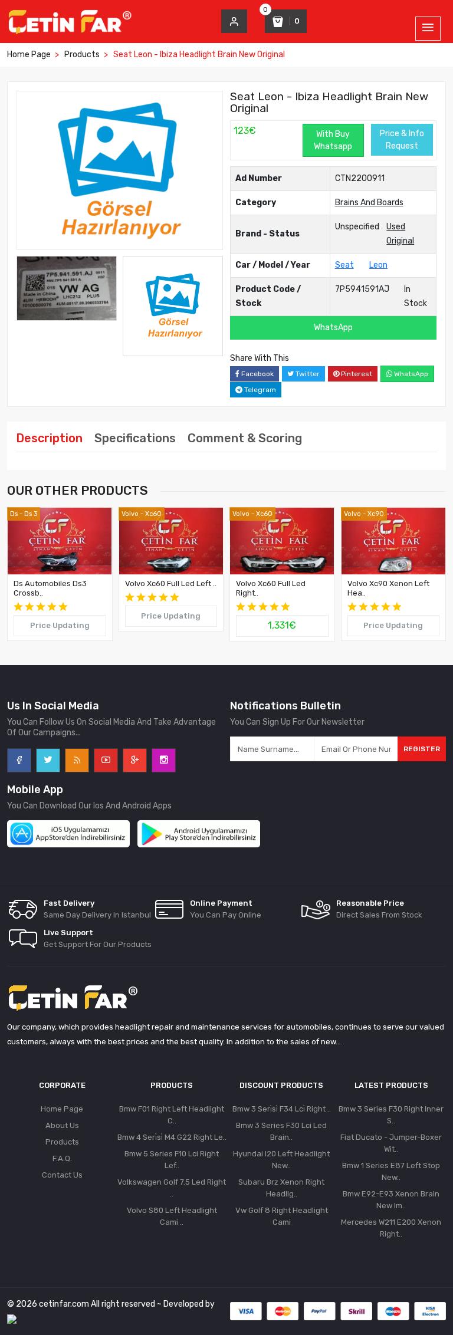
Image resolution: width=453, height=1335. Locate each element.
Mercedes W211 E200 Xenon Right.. (391, 1228)
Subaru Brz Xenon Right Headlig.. (281, 1188)
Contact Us (62, 1174)
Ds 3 (30, 514)
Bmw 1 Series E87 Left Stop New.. (391, 1171)
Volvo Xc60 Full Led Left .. (170, 583)
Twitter (307, 374)
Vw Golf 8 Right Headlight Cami (281, 1216)
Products (82, 55)
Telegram (259, 390)
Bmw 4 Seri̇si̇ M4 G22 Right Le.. (171, 1137)
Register (421, 749)
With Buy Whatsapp (333, 140)
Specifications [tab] (135, 438)
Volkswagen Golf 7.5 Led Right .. (171, 1188)
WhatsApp (333, 328)
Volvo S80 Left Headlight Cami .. (172, 1216)
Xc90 (375, 514)
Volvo (130, 514)
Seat (344, 265)
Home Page (29, 55)
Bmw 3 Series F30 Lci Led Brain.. (281, 1131)
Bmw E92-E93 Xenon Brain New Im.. (391, 1199)
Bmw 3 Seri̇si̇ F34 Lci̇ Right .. (281, 1108)
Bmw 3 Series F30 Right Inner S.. (391, 1114)
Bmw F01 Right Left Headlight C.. (171, 1114)
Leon (378, 265)
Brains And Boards (369, 203)
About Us (62, 1125)
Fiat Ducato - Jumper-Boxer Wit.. (391, 1143)
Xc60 (153, 514)
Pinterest (355, 374)
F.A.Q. (62, 1158)
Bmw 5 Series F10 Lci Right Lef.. (171, 1159)
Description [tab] (49, 438)
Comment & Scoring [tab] (245, 438)
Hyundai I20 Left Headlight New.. (281, 1159)
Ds (14, 514)
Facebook (256, 374)
